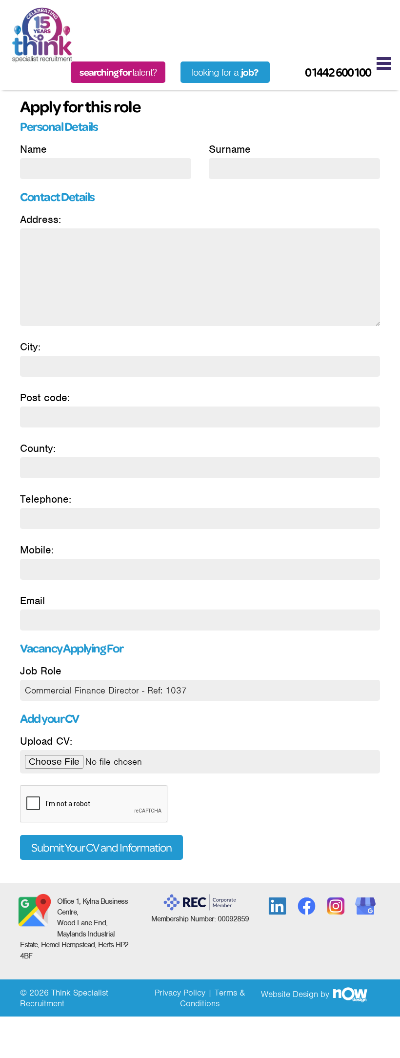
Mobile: (37, 549)
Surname (230, 149)
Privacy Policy (180, 992)
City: (30, 346)
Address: (40, 219)
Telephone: (45, 499)
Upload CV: (46, 741)
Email (32, 600)
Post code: (45, 397)
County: (38, 448)
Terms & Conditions (212, 998)
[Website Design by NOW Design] (350, 994)
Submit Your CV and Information (101, 847)
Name (33, 149)
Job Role (40, 670)
